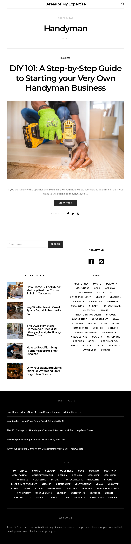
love (116, 323)
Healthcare (113, 306)
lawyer (78, 323)
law (116, 319)
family (101, 297)
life (105, 323)
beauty (112, 284)
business (83, 288)
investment (100, 319)
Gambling (78, 306)
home (104, 310)
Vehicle (115, 345)
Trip (101, 345)
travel (88, 345)
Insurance (80, 319)
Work (106, 350)
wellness (90, 350)
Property (110, 332)
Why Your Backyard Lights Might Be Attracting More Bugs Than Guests (44, 371)
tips (75, 345)
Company (86, 292)
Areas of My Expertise (66, 4)
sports (79, 341)
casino (110, 288)
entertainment (81, 297)
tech (93, 341)
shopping (114, 337)
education (105, 292)
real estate (79, 337)
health (95, 306)
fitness (113, 301)
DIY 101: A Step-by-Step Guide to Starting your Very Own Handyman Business (65, 78)
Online (113, 328)
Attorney (82, 284)
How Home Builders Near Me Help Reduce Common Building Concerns (44, 290)
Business (65, 58)
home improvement (89, 314)
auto (98, 284)
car (97, 288)
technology (110, 341)
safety (98, 337)
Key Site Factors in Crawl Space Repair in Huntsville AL (44, 310)
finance (79, 301)
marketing (82, 328)
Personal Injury (87, 332)
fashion (116, 297)
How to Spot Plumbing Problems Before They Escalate (42, 351)
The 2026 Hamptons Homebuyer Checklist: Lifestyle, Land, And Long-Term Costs (44, 330)
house (112, 314)
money (99, 328)
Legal (92, 323)
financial (97, 301)
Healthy (90, 310)
